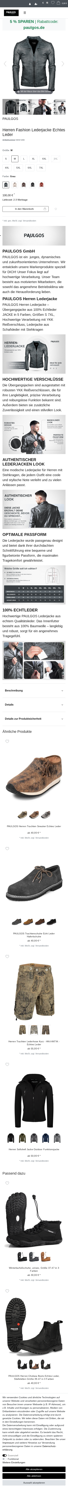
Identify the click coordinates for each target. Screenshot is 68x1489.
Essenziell (13, 1455)
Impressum (8, 1442)
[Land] (40, 1)
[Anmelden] (30, 3)
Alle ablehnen (34, 1476)
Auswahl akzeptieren (34, 1482)
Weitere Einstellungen (13, 1462)
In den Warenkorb (24, 209)
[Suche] (47, 3)
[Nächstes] (63, 63)
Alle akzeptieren (34, 1469)
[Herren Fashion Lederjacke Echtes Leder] (10, 107)
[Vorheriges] (5, 63)
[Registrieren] (36, 3)
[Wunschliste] (53, 3)
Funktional (13, 1459)
